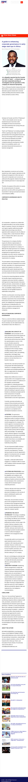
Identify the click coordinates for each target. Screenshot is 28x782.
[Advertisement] (14, 19)
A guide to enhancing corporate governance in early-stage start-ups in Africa (14, 44)
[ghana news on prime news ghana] (4, 2)
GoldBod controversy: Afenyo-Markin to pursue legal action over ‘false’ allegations (18, 732)
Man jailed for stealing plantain (16, 700)
